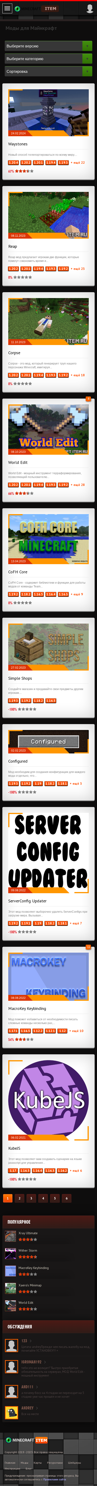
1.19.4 (50, 162)
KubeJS (14, 1148)
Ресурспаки (55, 1462)
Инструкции (12, 1468)
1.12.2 (37, 1031)
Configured (18, 761)
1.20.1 (38, 162)
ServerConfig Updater (27, 901)
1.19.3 (63, 162)
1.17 (13, 1170)
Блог (29, 1468)
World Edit (18, 462)
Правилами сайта (54, 1479)
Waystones (18, 144)
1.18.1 (62, 783)
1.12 (62, 1031)
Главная (10, 1462)
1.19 (38, 783)
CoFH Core (17, 571)
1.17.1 (13, 1031)
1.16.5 (38, 594)
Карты (38, 1462)
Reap (12, 246)
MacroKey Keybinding (27, 1008)
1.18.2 (25, 594)
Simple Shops (20, 678)
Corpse (14, 352)
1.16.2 (62, 1170)
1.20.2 (25, 162)
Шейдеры (74, 1462)
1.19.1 (25, 923)
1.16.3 (63, 594)
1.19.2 (63, 269)
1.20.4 (13, 162)
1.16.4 (50, 594)
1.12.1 (50, 1031)
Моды (24, 1462)
